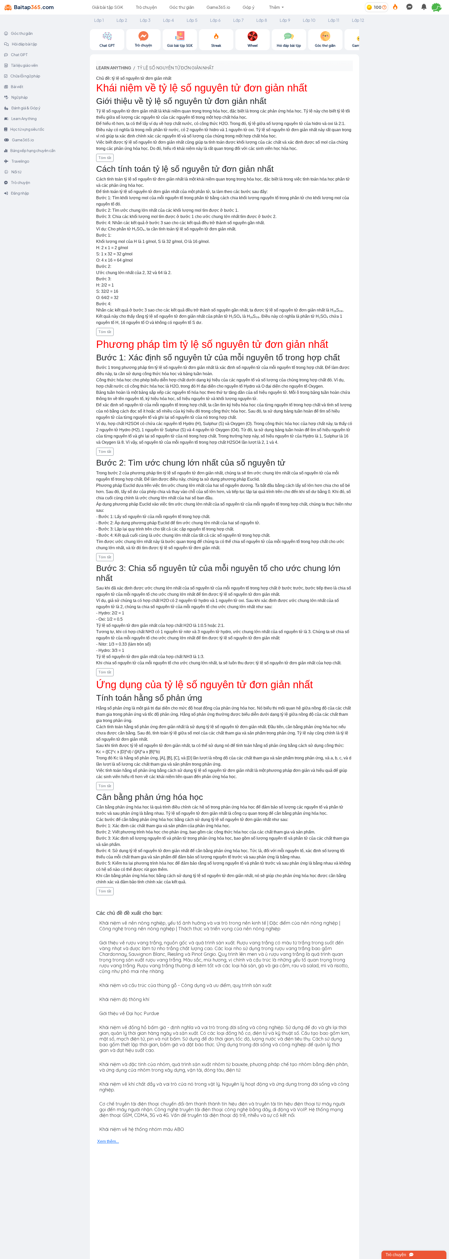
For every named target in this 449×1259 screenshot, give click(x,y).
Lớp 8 (261, 20)
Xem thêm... (108, 1141)
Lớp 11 (333, 20)
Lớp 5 (192, 20)
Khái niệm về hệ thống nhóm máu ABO (141, 1129)
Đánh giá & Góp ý (26, 107)
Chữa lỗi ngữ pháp (25, 76)
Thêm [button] (275, 7)
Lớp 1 (99, 20)
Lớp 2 (121, 20)
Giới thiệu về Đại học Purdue (129, 1013)
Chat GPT (19, 54)
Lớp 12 (358, 20)
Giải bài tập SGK (107, 7)
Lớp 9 (285, 20)
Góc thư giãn (181, 7)
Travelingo (20, 161)
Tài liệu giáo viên (24, 65)
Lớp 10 (309, 20)
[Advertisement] (404, 61)
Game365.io (218, 7)
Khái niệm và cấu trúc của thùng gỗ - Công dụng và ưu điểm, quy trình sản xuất (185, 985)
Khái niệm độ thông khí (124, 999)
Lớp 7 (238, 20)
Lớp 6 (215, 20)
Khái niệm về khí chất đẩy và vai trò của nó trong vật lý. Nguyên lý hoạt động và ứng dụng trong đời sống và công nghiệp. (224, 1087)
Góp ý (248, 7)
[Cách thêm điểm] (384, 7)
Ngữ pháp (19, 97)
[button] (438, 7)
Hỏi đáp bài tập (24, 44)
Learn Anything (24, 118)
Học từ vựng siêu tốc (27, 129)
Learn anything (113, 67)
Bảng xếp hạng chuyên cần (32, 150)
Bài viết (16, 86)
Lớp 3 (145, 20)
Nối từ (16, 171)
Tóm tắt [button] (104, 158)
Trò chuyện (146, 7)
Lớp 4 (168, 20)
